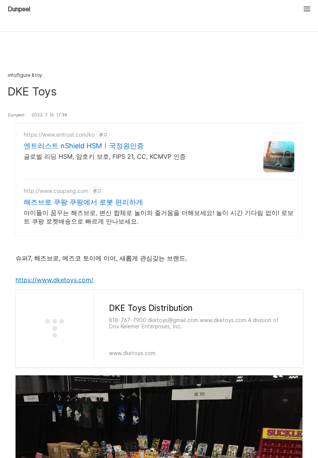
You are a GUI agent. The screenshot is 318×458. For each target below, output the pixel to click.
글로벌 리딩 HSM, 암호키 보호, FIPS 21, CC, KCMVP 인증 (105, 156)
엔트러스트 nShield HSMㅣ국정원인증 (84, 146)
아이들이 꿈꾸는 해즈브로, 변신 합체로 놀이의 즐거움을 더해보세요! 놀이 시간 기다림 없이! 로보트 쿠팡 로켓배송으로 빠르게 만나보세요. (159, 217)
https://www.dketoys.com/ (54, 280)
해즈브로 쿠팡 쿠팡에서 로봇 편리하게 (83, 202)
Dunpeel (19, 9)
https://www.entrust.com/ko (59, 134)
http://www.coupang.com (56, 190)
